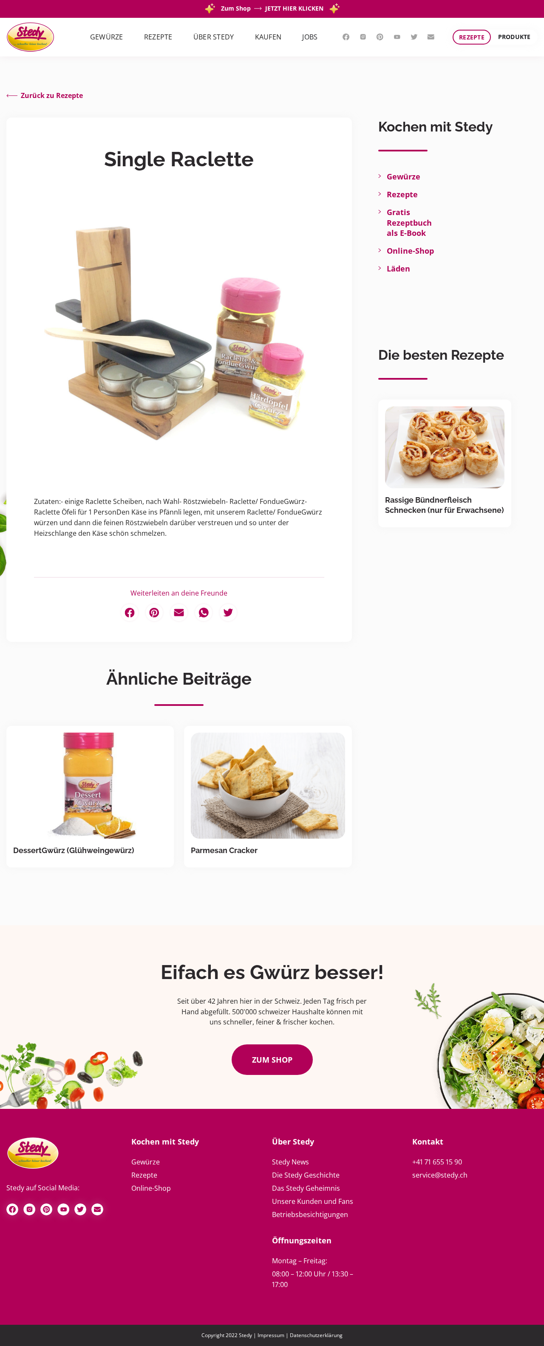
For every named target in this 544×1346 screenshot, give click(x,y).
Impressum (271, 1335)
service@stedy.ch (440, 1175)
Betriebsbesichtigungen (310, 1214)
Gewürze (403, 176)
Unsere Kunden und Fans (312, 1201)
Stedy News (290, 1162)
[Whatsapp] (203, 612)
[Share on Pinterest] (154, 612)
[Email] (178, 612)
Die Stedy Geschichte (306, 1175)
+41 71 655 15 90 (437, 1162)
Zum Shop (272, 1060)
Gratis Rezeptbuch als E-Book (409, 222)
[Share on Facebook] (129, 612)
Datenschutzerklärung (316, 1335)
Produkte (514, 37)
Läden (398, 268)
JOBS (309, 37)
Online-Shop (410, 251)
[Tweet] (228, 612)
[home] (30, 37)
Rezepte (471, 37)
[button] (107, 37)
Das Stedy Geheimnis (306, 1188)
